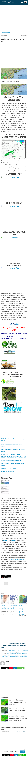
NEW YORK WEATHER (7, 471)
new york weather (22, 655)
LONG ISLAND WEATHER (8, 468)
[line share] (22, 669)
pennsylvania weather (14, 656)
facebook (6, 540)
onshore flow (5, 656)
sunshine (24, 656)
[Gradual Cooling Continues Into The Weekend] (5, 604)
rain (21, 656)
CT (7, 650)
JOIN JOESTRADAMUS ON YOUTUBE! (11, 460)
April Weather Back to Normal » (17, 643)
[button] (3, 668)
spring (8, 32)
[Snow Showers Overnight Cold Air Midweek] (14, 604)
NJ (21, 650)
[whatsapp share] (19, 669)
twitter (13, 540)
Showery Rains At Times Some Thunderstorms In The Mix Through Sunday (18, 718)
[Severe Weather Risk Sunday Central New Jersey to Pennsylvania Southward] (23, 604)
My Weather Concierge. (17, 559)
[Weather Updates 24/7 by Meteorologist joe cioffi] (8, 3)
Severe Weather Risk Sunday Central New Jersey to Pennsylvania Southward (22, 610)
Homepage (3, 32)
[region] (14, 18)
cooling (19, 653)
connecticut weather (12, 653)
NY (23, 650)
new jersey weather (13, 655)
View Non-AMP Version (21, 731)
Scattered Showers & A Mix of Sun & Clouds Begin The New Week (17, 702)
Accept (22, 751)
